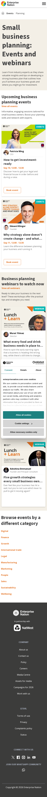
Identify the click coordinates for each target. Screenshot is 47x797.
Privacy (23, 722)
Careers (23, 668)
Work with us (23, 693)
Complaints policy (23, 728)
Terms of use (23, 715)
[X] (13, 757)
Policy (23, 662)
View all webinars (11, 288)
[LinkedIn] (28, 757)
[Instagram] (23, 757)
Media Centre (23, 674)
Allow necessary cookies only (23, 432)
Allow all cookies (23, 415)
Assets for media (23, 681)
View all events (9, 106)
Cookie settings (22, 423)
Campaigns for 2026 (23, 687)
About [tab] (38, 370)
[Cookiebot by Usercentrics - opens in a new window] (33, 362)
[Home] (4, 13)
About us (23, 649)
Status (23, 734)
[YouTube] (34, 757)
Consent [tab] (8, 370)
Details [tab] (23, 370)
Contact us (23, 655)
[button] (44, 4)
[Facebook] (18, 757)
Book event (12, 190)
